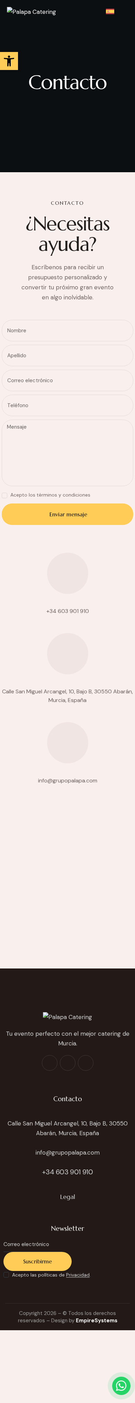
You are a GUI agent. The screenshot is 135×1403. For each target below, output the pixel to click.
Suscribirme (37, 1261)
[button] (126, 11)
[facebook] (49, 1063)
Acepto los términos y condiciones (50, 495)
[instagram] (67, 1063)
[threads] (85, 1063)
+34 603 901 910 (67, 611)
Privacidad (78, 1275)
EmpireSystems (96, 1320)
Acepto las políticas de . (51, 1275)
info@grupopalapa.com (67, 780)
